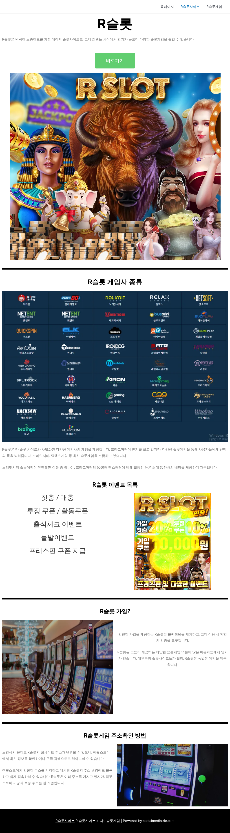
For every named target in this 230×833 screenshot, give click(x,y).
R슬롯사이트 (190, 7)
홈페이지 (167, 7)
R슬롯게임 (214, 7)
